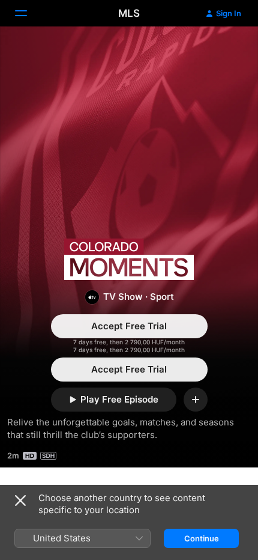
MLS (129, 13)
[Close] (20, 500)
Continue (201, 538)
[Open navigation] (28, 13)
